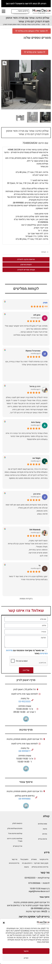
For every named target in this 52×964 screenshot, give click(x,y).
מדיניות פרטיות (14, 863)
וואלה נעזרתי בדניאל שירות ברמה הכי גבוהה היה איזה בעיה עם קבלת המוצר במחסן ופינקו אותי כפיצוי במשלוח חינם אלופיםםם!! (26, 436)
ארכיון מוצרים (17, 846)
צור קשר (14, 859)
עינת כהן (36, 494)
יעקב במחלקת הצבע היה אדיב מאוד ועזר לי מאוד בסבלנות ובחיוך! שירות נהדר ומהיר (28, 578)
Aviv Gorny (35, 422)
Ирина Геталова (33, 351)
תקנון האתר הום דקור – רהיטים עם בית (35, 863)
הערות (43, 252)
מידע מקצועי (44, 859)
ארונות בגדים (42, 839)
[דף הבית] (48, 24)
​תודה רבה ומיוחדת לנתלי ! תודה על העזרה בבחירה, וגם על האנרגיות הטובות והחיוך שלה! (26, 363)
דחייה (26, 958)
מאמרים (34, 859)
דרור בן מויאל (35, 386)
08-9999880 (25, 798)
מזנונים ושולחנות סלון (14, 828)
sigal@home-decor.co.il (39, 891)
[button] (4, 922)
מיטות (45, 829)
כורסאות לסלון (17, 823)
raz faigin (36, 458)
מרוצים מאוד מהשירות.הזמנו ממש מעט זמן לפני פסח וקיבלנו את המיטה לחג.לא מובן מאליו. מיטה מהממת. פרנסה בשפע (26, 509)
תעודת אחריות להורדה (26, 269)
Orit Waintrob (34, 529)
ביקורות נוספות (26, 598)
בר (39, 565)
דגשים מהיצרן (26, 264)
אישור (26, 951)
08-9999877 (25, 751)
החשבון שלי (24, 859)
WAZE (44, 911)
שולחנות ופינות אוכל (15, 833)
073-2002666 (34, 883)
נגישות (26, 867)
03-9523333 (25, 701)
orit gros (36, 315)
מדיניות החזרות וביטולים (40, 867)
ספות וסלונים (42, 824)
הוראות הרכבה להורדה (26, 259)
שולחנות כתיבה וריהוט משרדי (14, 839)
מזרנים (44, 834)
